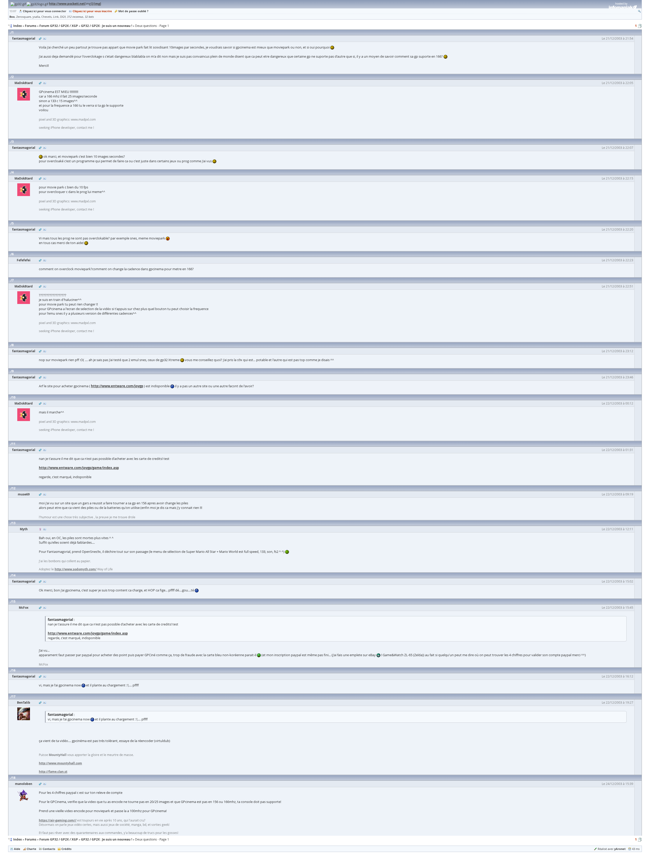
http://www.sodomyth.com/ (75, 569)
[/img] (96, 4)
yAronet (620, 849)
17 (13, 696)
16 (13, 670)
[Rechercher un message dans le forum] (639, 11)
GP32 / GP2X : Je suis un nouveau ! (106, 839)
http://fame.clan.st (53, 771)
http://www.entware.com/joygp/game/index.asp (79, 467)
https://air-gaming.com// (57, 820)
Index (17, 839)
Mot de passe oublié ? (133, 11)
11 (13, 444)
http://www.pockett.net (67, 4)
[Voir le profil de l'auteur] (44, 38)
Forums (30, 839)
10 (13, 397)
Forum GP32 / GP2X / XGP (58, 839)
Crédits (66, 849)
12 (13, 488)
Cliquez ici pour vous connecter (44, 11)
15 (13, 601)
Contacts (49, 849)
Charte (31, 849)
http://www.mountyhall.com (60, 763)
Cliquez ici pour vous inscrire (92, 11)
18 (13, 778)
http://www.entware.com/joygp (117, 386)
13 (13, 523)
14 (13, 575)
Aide (17, 849)
